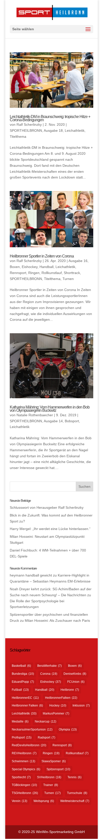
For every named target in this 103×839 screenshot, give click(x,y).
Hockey (57, 705)
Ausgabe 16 (78, 261)
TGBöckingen (24, 785)
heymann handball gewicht (31, 575)
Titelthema (18, 136)
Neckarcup (45, 721)
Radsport (46, 737)
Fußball (20, 690)
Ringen (34, 273)
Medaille (20, 721)
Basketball (21, 666)
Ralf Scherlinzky (29, 124)
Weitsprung (44, 801)
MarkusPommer (56, 713)
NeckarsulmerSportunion (32, 729)
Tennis (75, 777)
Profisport (22, 737)
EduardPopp (23, 682)
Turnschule (77, 793)
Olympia (68, 729)
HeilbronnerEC (25, 698)
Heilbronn (69, 690)
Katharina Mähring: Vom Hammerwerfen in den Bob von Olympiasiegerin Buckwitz (50, 408)
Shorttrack (72, 273)
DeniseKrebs (75, 674)
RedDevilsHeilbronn (29, 745)
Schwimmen (23, 761)
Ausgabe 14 (53, 421)
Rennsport (18, 273)
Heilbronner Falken (27, 705)
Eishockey (30, 267)
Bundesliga (23, 674)
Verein (19, 801)
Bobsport (72, 421)
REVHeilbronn (24, 753)
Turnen (68, 279)
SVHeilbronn (49, 777)
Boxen (15, 267)
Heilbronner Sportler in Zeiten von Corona (42, 256)
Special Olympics (26, 769)
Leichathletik (74, 130)
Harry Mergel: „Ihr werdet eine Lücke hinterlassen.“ (50, 529)
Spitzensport (58, 769)
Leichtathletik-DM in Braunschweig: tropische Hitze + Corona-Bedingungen (50, 118)
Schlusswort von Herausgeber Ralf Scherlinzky (47, 508)
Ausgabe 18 (53, 130)
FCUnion (75, 682)
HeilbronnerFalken (61, 698)
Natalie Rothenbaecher (34, 415)
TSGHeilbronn (25, 793)
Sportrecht (21, 777)
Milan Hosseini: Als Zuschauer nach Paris (57, 620)
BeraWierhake (49, 666)
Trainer (50, 785)
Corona (48, 674)
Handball (47, 267)
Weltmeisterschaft (74, 801)
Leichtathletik (24, 713)
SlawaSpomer (54, 761)
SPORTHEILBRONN (26, 130)
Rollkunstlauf (52, 273)
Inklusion (81, 705)
